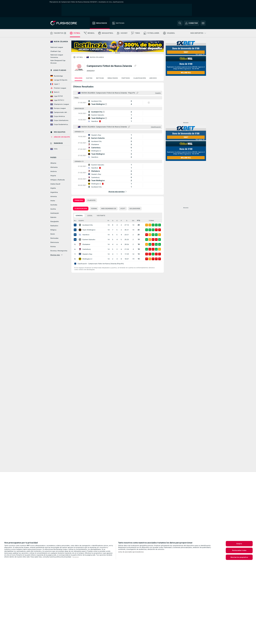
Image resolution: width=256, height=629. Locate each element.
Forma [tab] (94, 208)
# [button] (74, 220)
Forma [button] (151, 220)
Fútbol (79, 57)
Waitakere (86, 244)
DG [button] (133, 220)
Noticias (100, 78)
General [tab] (79, 215)
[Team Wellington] (80, 229)
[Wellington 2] (80, 259)
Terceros (75, 557)
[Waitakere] (80, 244)
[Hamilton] (80, 234)
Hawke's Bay (87, 254)
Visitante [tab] (101, 215)
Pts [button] (138, 220)
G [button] (112, 220)
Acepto (239, 544)
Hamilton (85, 235)
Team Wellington (88, 230)
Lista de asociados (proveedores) (131, 552)
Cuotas (89, 78)
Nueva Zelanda (97, 57)
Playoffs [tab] (91, 200)
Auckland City (87, 225)
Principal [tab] (79, 200)
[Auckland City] (80, 225)
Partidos (125, 78)
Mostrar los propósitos (239, 557)
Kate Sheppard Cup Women (57, 61)
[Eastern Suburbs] (80, 239)
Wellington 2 (87, 259)
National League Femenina (56, 56)
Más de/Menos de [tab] (108, 208)
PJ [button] (108, 220)
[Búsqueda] (180, 23)
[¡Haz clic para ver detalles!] (117, 102)
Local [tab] (89, 215)
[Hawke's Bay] (80, 254)
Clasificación (139, 78)
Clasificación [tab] (81, 208)
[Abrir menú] (203, 23)
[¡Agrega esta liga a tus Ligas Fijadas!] (135, 66)
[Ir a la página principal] (65, 23)
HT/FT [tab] (122, 208)
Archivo (153, 78)
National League (56, 47)
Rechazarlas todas (239, 550)
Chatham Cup (55, 51)
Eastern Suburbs (88, 239)
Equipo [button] (81, 220)
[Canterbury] (80, 249)
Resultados (113, 78)
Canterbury (86, 249)
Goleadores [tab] (135, 208)
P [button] (121, 220)
